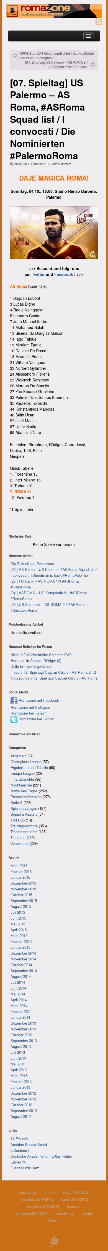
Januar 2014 (20, 1017)
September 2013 (24, 1040)
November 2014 (23, 959)
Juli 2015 (18, 912)
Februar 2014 (21, 1011)
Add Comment (61, 163)
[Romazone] (54, 11)
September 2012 (24, 1110)
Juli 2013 (18, 1052)
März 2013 (19, 1075)
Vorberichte (20, 843)
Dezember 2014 (23, 953)
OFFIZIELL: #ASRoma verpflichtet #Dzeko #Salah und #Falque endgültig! (56, 55)
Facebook (63, 274)
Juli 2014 (18, 982)
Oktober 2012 (21, 1104)
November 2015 (23, 889)
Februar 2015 (21, 941)
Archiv (50, 1192)
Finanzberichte (22, 779)
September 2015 (24, 900)
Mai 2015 (18, 924)
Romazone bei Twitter (35, 718)
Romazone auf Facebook (38, 700)
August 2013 (21, 1046)
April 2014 (19, 999)
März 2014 (19, 1005)
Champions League (26, 761)
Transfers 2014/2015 (36, 1199)
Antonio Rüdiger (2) (45, 660)
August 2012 (21, 1116)
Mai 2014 (18, 994)
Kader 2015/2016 (74, 1199)
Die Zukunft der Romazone (32, 563)
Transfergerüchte (37, 666)
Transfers (18, 837)
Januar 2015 (20, 947)
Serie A (16, 802)
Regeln (54, 1220)
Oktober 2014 (21, 964)
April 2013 (19, 1069)
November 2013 (23, 1029)
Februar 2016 (21, 871)
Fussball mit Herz (25, 1167)
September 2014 (24, 970)
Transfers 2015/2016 (42, 1206)
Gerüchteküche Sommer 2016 (47, 654)
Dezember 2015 (23, 883)
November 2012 (23, 1099)
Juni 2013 (18, 1058)
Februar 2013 (21, 1081)
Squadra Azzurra (24, 814)
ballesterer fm (21, 1150)
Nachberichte (21, 785)
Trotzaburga (20, 678)
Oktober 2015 (21, 894)
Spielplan (74, 1206)
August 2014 (21, 976)
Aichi (15, 654)
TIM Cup (18, 820)
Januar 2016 (20, 877)
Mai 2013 (18, 1064)
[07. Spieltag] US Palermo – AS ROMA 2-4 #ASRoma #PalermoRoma (57, 64)
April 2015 (19, 929)
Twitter (38, 274)
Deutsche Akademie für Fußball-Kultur (41, 1156)
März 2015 (19, 935)
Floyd (15, 672)
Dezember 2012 (23, 1093)
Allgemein (18, 755)
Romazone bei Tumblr (28, 713)
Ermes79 (18, 1162)
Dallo (15, 666)
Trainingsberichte (24, 825)
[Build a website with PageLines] (54, 1240)
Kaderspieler (27, 1192)
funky (18, 163)
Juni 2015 (18, 918)
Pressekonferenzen (26, 796)
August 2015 (21, 906)
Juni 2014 (18, 988)
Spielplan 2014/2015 (31, 1213)
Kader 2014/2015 (76, 1192)
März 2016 (19, 865)
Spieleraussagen (24, 808)
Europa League (23, 773)
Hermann (18, 660)
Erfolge (87, 1213)
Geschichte (64, 1213)
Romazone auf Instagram (31, 707)
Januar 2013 (20, 1087)
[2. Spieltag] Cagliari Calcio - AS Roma (65, 678)
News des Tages (24, 790)
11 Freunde (20, 1138)
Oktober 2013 (21, 1034)
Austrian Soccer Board (29, 1144)
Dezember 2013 (23, 1023)
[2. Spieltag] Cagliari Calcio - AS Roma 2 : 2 (60, 672)
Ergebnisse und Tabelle (29, 767)
